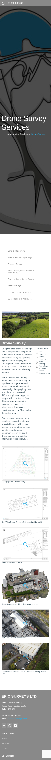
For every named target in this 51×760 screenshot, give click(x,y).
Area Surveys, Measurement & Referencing (21, 271)
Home (9, 134)
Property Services (15, 264)
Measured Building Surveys (20, 257)
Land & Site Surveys (16, 251)
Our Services (21, 134)
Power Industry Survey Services (21, 279)
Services (5, 743)
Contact (5, 748)
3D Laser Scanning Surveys (20, 292)
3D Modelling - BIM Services (20, 299)
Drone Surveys (14, 285)
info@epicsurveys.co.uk (17, 718)
